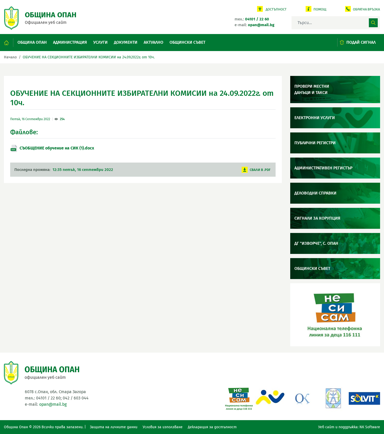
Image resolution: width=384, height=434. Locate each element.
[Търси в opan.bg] (373, 22)
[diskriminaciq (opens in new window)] (333, 397)
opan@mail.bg (53, 404)
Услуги (100, 42)
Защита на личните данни (113, 427)
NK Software (369, 427)
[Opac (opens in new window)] (270, 397)
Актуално (153, 42)
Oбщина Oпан (32, 42)
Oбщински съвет (187, 42)
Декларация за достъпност (212, 427)
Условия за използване (163, 427)
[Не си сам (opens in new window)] (239, 397)
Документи (125, 42)
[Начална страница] (8, 42)
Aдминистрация (70, 42)
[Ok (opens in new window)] (301, 397)
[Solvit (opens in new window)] (364, 397)
